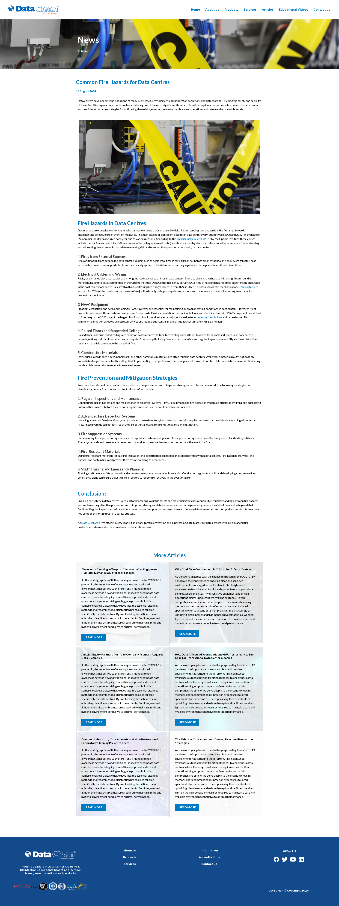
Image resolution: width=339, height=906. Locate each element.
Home (195, 9)
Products (231, 9)
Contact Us (322, 9)
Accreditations (209, 857)
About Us (212, 9)
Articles (267, 9)
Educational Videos (293, 9)
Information (209, 850)
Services (130, 864)
